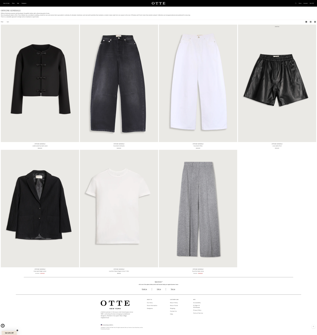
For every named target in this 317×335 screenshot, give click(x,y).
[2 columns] (306, 22)
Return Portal (174, 305)
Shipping (172, 308)
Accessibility (197, 303)
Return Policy (174, 303)
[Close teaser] (17, 330)
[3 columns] (310, 22)
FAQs (171, 314)
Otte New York (112, 327)
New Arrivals (6, 3)
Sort (8, 22)
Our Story (150, 303)
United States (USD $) (108, 325)
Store (300, 3)
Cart (312, 3)
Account (305, 3)
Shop (13, 3)
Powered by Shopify (105, 329)
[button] (9, 333)
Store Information (152, 305)
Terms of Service (198, 313)
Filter (2, 22)
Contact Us (173, 311)
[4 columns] (315, 22)
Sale (18, 3)
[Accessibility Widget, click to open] (3, 326)
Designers (24, 3)
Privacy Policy (197, 310)
